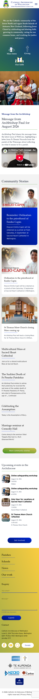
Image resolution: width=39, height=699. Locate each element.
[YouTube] (10, 645)
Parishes (6, 554)
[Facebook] (4, 645)
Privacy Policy (26, 694)
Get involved (19, 540)
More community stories (19, 451)
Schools (6, 561)
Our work (7, 574)
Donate (27, 645)
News (5, 568)
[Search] (17, 645)
